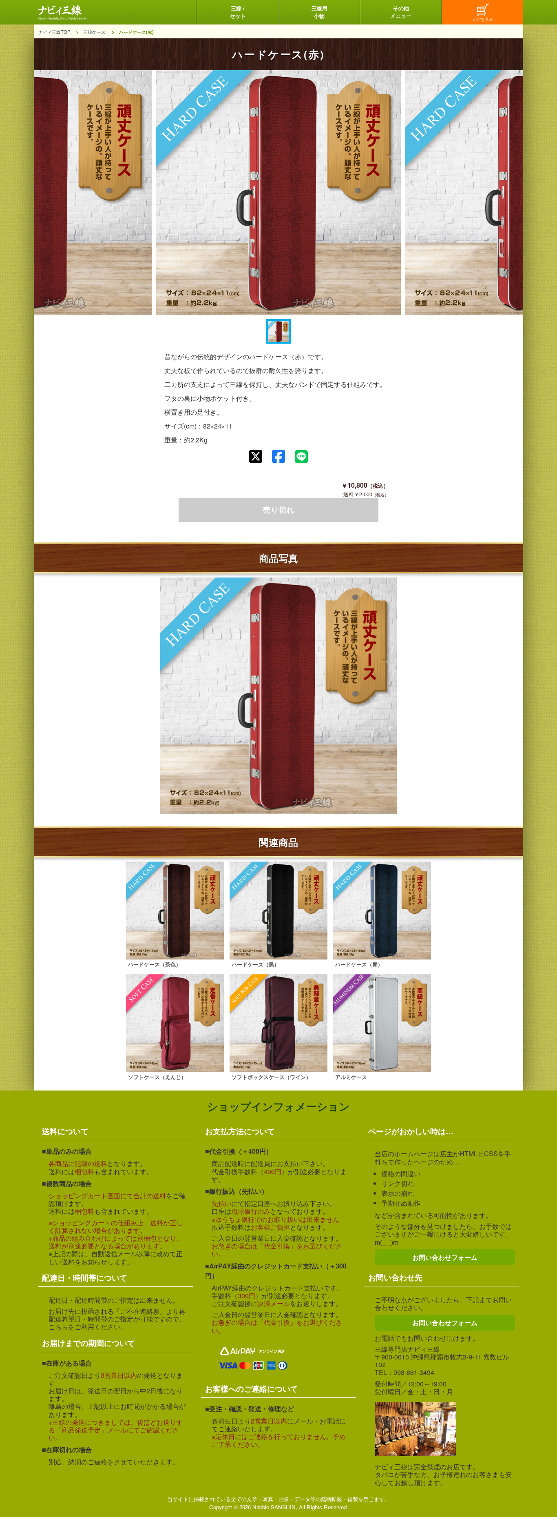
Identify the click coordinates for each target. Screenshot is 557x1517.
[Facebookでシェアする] (278, 456)
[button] (278, 331)
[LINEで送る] (301, 456)
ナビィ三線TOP (54, 32)
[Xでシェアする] (255, 456)
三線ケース (94, 32)
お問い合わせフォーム (444, 1257)
